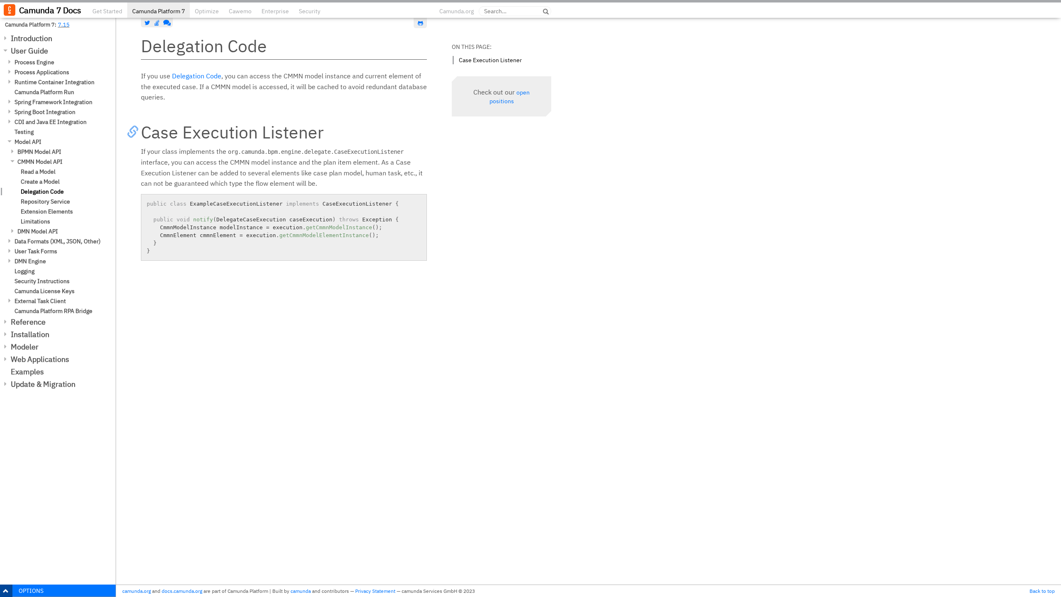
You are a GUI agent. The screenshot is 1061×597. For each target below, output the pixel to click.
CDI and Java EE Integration (51, 122)
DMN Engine (30, 261)
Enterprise (275, 11)
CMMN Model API (40, 161)
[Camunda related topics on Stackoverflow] (157, 23)
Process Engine (34, 62)
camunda (301, 591)
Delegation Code (42, 191)
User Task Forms (36, 251)
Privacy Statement (375, 591)
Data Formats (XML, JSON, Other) (58, 241)
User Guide (29, 51)
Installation (30, 334)
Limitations (35, 221)
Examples (27, 371)
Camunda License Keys (45, 291)
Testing (24, 132)
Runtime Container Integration (54, 82)
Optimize (207, 11)
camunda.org (136, 591)
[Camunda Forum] (166, 23)
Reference (28, 322)
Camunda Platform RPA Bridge (53, 311)
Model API (28, 142)
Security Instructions (42, 281)
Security (309, 11)
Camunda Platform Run (44, 92)
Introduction (31, 38)
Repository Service (45, 201)
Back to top (1042, 591)
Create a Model (40, 181)
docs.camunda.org (182, 591)
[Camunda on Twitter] (147, 23)
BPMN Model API (39, 151)
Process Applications (42, 72)
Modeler (25, 347)
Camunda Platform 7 (158, 11)
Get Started (107, 11)
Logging (24, 271)
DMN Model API (37, 231)
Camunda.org (456, 11)
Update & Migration (43, 384)
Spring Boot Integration (45, 112)
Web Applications (40, 359)
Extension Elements (47, 211)
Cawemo (240, 11)
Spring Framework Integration (53, 102)
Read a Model (38, 171)
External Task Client (40, 301)
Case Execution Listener (490, 60)
